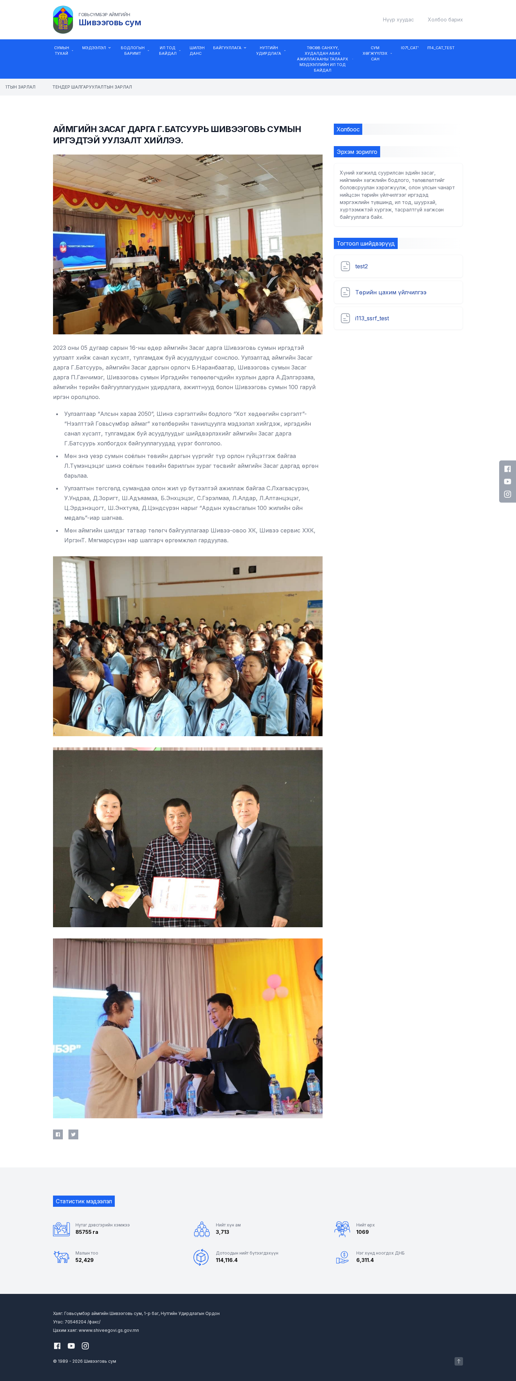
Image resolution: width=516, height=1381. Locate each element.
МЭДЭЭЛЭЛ (94, 47)
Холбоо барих (445, 19)
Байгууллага (227, 47)
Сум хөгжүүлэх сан (375, 53)
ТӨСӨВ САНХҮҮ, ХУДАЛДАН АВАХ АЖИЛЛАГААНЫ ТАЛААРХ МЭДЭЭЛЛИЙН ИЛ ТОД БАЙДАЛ (322, 59)
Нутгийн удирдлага (268, 50)
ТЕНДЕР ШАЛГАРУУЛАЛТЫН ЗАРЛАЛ (83, 87)
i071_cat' (410, 47)
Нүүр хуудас (398, 19)
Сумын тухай (61, 50)
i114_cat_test (441, 47)
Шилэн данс (197, 50)
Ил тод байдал (168, 50)
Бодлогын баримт (133, 50)
